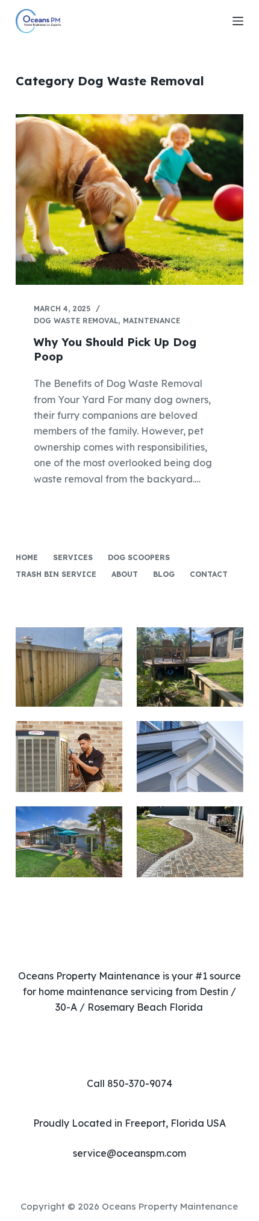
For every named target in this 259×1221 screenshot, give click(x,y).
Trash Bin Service (56, 574)
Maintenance (151, 320)
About (124, 574)
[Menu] (237, 21)
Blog (164, 574)
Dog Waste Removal (76, 320)
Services (73, 557)
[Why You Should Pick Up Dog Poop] (129, 199)
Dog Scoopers (139, 557)
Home (27, 557)
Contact (209, 574)
